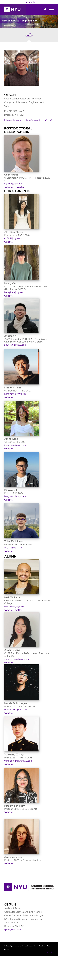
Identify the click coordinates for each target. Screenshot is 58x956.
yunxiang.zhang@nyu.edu (18, 761)
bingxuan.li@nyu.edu (15, 496)
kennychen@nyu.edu (15, 394)
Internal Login (30, 2)
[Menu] (50, 9)
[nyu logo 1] (24, 9)
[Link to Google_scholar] (51, 120)
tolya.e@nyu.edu (13, 547)
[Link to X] (48, 953)
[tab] (29, 35)
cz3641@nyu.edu (13, 238)
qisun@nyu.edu (33, 120)
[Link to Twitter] (46, 120)
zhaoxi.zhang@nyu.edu (16, 659)
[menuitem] (29, 2)
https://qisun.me (12, 120)
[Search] (43, 9)
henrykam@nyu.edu (14, 292)
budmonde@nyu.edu (15, 709)
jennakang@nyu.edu (15, 445)
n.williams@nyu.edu (14, 606)
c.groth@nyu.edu (13, 183)
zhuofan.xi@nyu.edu (15, 345)
